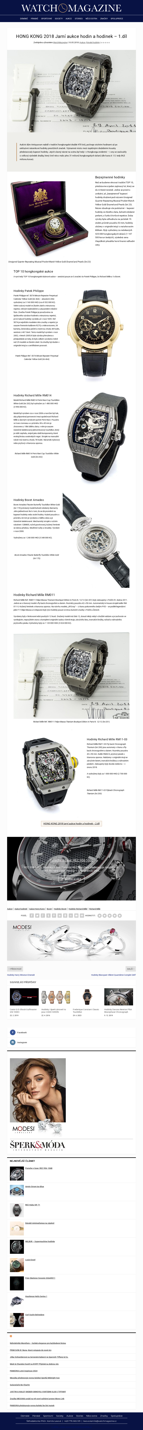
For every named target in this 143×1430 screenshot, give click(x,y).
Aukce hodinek (21, 909)
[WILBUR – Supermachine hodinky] (17, 1247)
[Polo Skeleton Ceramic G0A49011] (17, 1283)
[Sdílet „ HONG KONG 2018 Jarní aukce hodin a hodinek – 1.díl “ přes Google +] (43, 915)
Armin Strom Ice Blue (34, 1186)
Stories (79, 19)
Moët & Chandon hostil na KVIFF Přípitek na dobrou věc (34, 1364)
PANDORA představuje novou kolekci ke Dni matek (32, 1405)
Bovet (49, 909)
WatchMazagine (60, 42)
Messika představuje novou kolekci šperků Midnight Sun (35, 1378)
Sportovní (46, 19)
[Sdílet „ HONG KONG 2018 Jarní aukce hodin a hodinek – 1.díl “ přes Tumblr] (48, 915)
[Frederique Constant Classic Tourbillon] (87, 996)
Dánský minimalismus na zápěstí (39, 1223)
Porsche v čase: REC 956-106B (71, 860)
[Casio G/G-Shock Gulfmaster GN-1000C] (24, 996)
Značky (104, 19)
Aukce (69, 19)
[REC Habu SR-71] (17, 1210)
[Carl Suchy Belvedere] (17, 1320)
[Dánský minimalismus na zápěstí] (17, 1228)
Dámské (24, 19)
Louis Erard (30, 1260)
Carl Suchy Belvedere (34, 1315)
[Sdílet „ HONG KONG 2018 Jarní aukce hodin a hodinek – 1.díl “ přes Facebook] (31, 915)
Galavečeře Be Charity (20, 1385)
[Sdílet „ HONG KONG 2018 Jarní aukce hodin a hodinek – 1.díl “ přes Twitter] (37, 915)
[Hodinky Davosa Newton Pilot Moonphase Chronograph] (118, 996)
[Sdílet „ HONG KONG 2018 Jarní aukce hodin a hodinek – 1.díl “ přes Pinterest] (54, 915)
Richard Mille (94, 909)
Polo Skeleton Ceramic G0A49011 (40, 1278)
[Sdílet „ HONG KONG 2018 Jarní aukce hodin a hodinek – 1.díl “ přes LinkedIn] (59, 915)
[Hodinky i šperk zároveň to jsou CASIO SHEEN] (55, 996)
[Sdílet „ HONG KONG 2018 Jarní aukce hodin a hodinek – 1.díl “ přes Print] (82, 915)
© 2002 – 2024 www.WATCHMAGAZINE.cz (71, 1427)
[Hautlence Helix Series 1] (17, 1302)
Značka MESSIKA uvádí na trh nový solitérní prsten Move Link (37, 1399)
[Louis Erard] (17, 1265)
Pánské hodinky (93, 42)
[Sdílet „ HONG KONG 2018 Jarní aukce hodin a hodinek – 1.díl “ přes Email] (76, 915)
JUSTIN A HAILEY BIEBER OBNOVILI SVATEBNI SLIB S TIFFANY (38, 1392)
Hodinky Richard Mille (78, 909)
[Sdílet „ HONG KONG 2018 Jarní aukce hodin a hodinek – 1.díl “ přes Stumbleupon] (71, 915)
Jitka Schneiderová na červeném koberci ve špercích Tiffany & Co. (39, 1357)
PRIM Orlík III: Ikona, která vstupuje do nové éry (30, 1350)
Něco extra (91, 19)
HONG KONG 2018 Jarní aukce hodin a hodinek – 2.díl (71, 823)
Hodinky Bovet (60, 909)
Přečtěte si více (71, 879)
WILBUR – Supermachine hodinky (40, 1241)
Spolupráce (117, 19)
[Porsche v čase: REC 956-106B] (17, 1174)
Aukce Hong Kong (37, 909)
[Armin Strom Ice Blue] (17, 1192)
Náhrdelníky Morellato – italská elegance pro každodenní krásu (38, 1343)
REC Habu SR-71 (32, 1205)
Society (59, 19)
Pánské (34, 19)
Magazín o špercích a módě (27, 1336)
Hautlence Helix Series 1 (36, 1296)
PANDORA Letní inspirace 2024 (23, 1371)
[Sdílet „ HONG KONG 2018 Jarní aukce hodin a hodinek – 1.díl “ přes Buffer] (65, 915)
